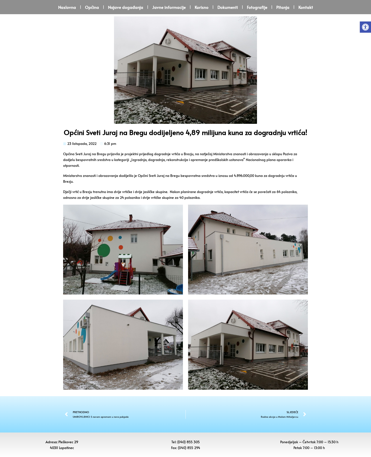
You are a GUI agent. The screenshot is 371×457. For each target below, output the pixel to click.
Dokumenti (227, 7)
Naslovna (67, 7)
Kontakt (305, 7)
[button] (365, 27)
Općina (92, 7)
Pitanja (282, 7)
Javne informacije (169, 7)
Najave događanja (125, 7)
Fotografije (257, 7)
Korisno (201, 7)
